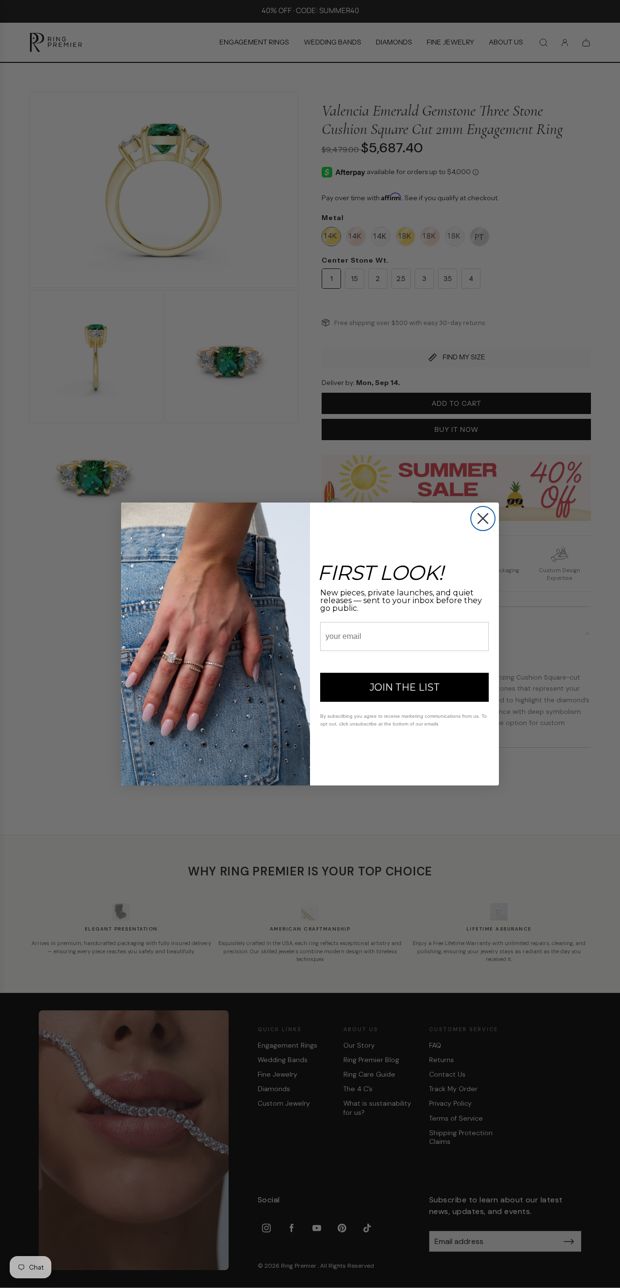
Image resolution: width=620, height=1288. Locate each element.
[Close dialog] (483, 518)
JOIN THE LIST (405, 687)
